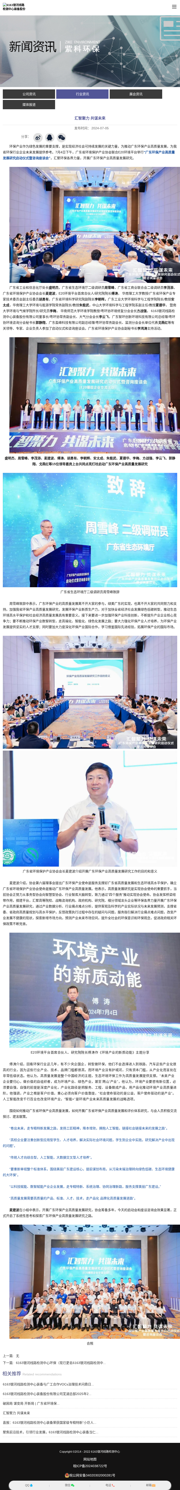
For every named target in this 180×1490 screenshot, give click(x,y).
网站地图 (90, 1459)
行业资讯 (82, 94)
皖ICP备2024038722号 (90, 1466)
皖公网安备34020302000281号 (92, 1475)
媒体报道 (29, 104)
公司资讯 (29, 94)
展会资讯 (135, 94)
